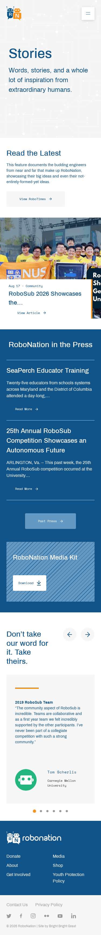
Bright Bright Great (62, 926)
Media (59, 856)
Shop (58, 865)
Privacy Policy (48, 904)
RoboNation (27, 926)
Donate (13, 856)
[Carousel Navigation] (78, 634)
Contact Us (17, 904)
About (12, 865)
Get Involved (18, 874)
